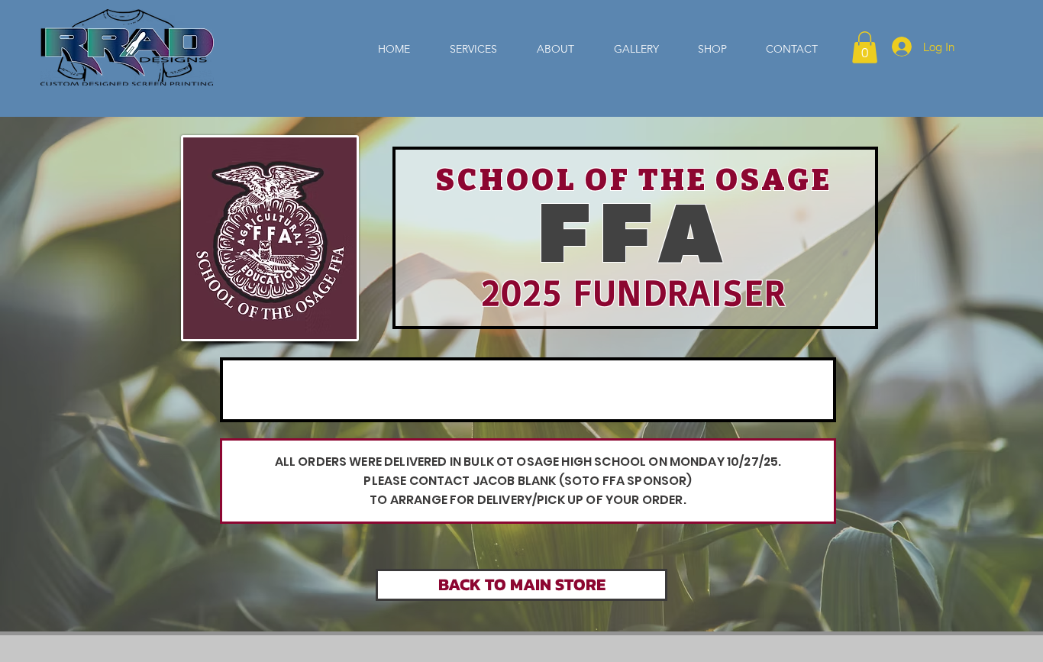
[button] (864, 47)
